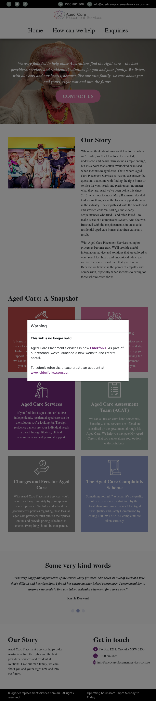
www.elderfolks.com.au (49, 372)
